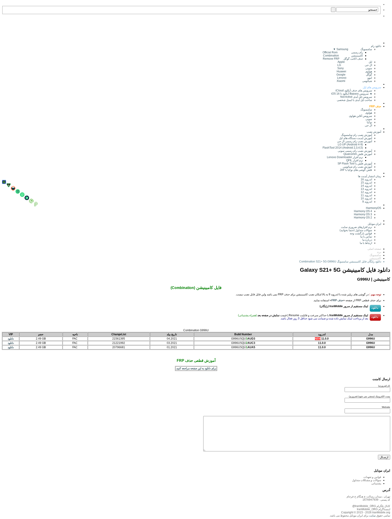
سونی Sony (354, 68)
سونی (368, 119)
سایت (372, 515)
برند (379, 252)
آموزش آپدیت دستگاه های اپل (355, 138)
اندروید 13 (366, 189)
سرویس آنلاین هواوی (360, 116)
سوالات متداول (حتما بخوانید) (356, 230)
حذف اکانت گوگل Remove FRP (343, 58)
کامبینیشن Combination (343, 55)
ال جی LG (354, 65)
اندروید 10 (366, 198)
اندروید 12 (365, 192)
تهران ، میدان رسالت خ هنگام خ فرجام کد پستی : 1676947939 (368, 498)
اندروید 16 (366, 179)
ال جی (368, 125)
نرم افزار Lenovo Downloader (345, 157)
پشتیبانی (376, 483)
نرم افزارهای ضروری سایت (356, 227)
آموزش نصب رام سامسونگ (356, 135)
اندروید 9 (367, 201)
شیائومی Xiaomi (354, 81)
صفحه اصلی (374, 248)
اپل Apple (355, 62)
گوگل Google (354, 74)
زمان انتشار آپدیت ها (369, 176)
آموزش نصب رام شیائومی (357, 166)
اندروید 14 (366, 185)
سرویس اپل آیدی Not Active (356, 96)
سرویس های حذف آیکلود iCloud (354, 90)
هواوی (368, 112)
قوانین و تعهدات (372, 477)
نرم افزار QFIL (354, 160)
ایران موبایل (374, 223)
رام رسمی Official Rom (343, 52)
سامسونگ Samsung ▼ (352, 49)
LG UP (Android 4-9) (350, 144)
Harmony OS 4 (363, 211)
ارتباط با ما (366, 243)
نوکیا (369, 122)
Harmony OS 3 (363, 214)
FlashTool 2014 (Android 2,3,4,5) (343, 147)
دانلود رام (376, 46)
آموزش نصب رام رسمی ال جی (354, 141)
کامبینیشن (375, 258)
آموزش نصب (374, 131)
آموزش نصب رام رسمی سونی (355, 150)
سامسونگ (366, 109)
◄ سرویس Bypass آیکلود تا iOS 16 (351, 93)
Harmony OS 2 (363, 217)
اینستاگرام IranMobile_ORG (373, 509)
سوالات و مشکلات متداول (366, 480)
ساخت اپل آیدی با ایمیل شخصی (354, 100)
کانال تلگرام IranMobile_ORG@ (371, 506)
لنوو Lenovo (354, 77)
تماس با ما (366, 236)
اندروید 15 (366, 182)
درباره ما (367, 239)
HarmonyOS (373, 208)
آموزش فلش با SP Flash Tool (355, 163)
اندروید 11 (365, 195)
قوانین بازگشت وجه (361, 233)
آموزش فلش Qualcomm (357, 154)
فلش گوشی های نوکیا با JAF (356, 169)
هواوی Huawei (354, 71)
